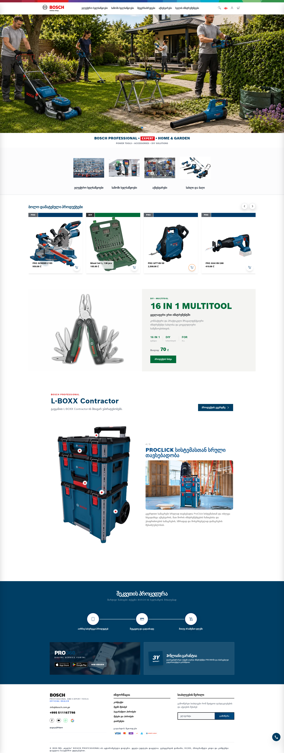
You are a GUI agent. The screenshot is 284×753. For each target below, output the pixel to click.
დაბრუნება (119, 721)
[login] (232, 8)
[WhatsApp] (65, 720)
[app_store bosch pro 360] (62, 664)
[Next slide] (252, 206)
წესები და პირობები (123, 716)
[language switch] (225, 8)
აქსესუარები (165, 8)
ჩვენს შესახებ (120, 707)
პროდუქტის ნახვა (163, 359)
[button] (139, 127)
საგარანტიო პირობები (125, 711)
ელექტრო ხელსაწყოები (95, 8)
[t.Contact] (276, 737)
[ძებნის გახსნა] (219, 8)
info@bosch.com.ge (60, 707)
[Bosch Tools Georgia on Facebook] (52, 720)
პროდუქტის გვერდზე (213, 407)
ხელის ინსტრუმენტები (187, 8)
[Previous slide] (244, 206)
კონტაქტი (118, 702)
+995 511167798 (62, 713)
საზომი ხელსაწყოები (122, 8)
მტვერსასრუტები (146, 8)
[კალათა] (238, 8)
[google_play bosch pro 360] (80, 664)
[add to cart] (76, 267)
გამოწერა (224, 716)
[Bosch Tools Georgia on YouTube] (59, 720)
